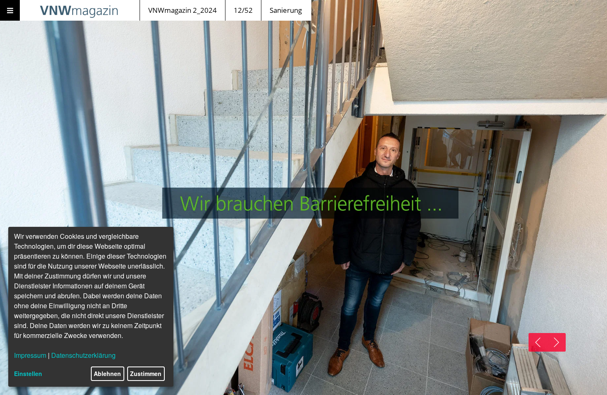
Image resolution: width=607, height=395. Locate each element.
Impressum (30, 355)
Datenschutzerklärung (83, 355)
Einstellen (28, 373)
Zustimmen (145, 373)
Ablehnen (107, 373)
